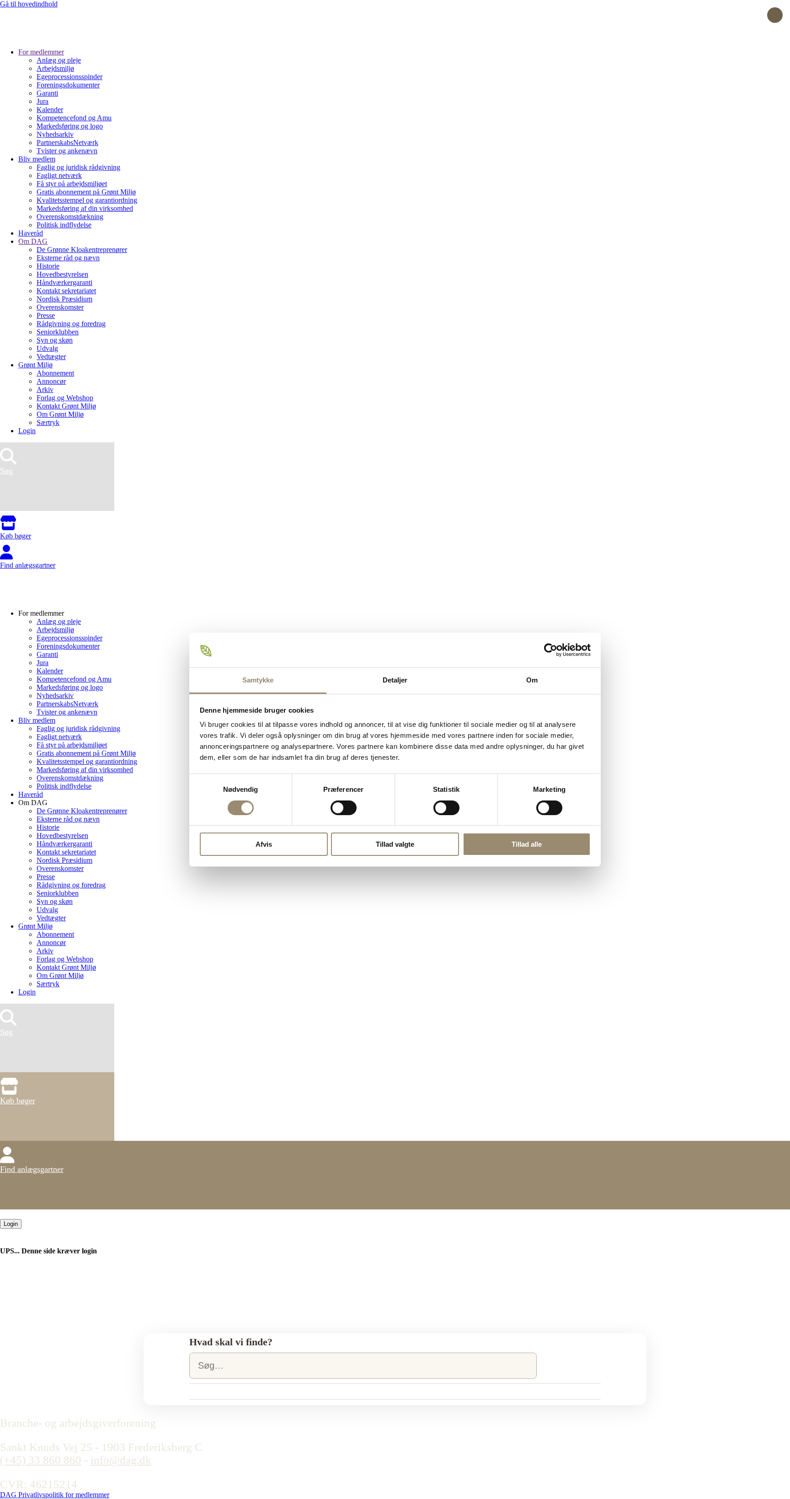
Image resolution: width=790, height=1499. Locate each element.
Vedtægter (51, 356)
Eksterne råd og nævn (68, 258)
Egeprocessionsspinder (69, 77)
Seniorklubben (58, 332)
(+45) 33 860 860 (40, 1460)
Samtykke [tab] (258, 680)
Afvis (264, 844)
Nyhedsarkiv (55, 134)
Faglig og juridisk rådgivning (78, 167)
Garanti (47, 93)
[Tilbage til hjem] (34, 36)
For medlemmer (41, 52)
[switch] (344, 808)
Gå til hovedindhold (29, 4)
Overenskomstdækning (70, 216)
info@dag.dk (121, 1460)
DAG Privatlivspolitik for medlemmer (54, 1495)
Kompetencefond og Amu (74, 118)
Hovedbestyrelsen (62, 274)
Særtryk (48, 422)
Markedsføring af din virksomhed (85, 208)
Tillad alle (527, 844)
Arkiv (45, 389)
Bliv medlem (36, 159)
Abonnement (55, 373)
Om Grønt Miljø (60, 414)
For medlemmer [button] (41, 613)
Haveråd (30, 233)
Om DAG (33, 241)
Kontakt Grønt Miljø (66, 406)
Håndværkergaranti (64, 282)
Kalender (50, 109)
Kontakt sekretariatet (66, 291)
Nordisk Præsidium (64, 299)
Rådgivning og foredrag (71, 324)
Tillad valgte (395, 844)
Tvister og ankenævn (67, 151)
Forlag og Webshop (65, 398)
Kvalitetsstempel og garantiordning (87, 200)
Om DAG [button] (33, 802)
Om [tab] (532, 680)
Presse (46, 315)
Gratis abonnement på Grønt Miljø (86, 192)
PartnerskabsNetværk (67, 142)
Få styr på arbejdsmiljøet (72, 184)
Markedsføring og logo (70, 126)
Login (27, 431)
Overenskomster (60, 307)
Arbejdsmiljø (55, 68)
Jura (42, 101)
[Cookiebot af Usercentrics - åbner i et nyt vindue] (551, 650)
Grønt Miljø (35, 365)
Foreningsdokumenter (68, 85)
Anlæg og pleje (59, 60)
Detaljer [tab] (395, 680)
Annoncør (51, 381)
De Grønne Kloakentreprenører (82, 249)
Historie (48, 266)
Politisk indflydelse (64, 225)
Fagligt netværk (59, 175)
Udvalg (47, 348)
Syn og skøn (55, 340)
